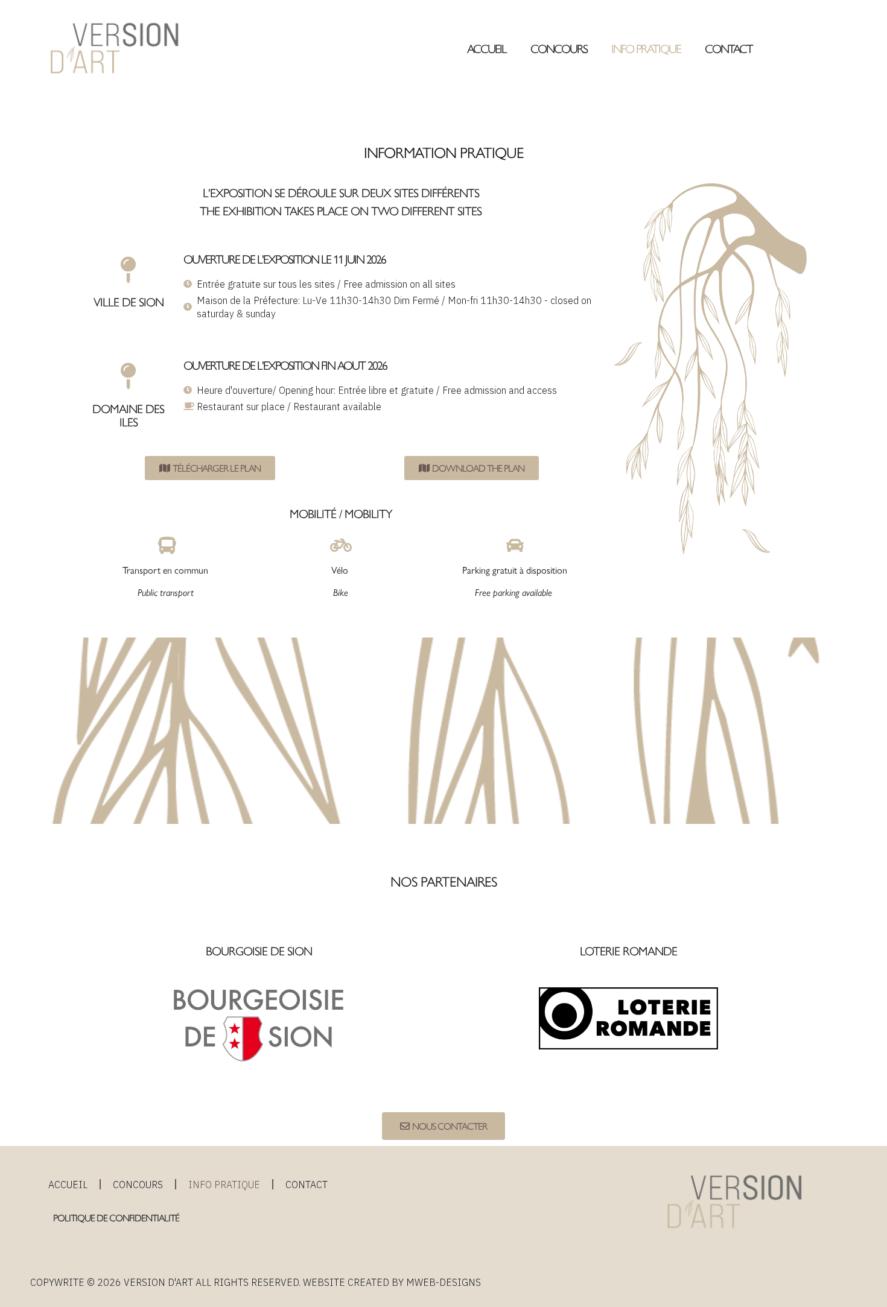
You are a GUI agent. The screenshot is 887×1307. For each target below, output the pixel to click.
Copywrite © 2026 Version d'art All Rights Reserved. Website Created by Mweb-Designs (255, 1282)
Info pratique (646, 48)
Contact (728, 48)
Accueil (486, 48)
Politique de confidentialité (117, 1217)
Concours (558, 48)
